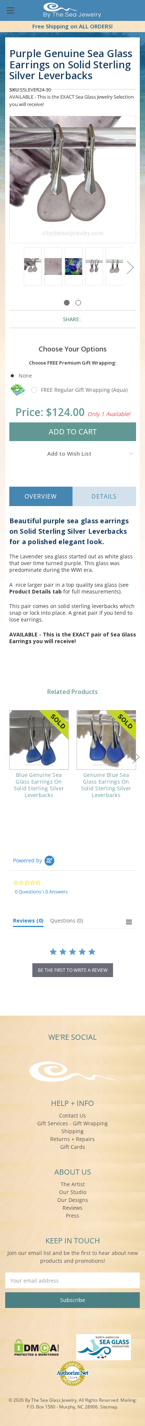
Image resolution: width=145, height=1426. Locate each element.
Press (72, 1215)
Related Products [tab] (72, 692)
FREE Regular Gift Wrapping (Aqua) (84, 389)
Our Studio (72, 1192)
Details (104, 496)
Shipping (72, 1131)
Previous (14, 267)
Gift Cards (72, 1146)
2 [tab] (78, 303)
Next (130, 267)
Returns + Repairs (72, 1139)
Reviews (72, 1207)
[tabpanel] (32, 267)
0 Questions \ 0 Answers (41, 891)
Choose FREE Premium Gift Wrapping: (72, 362)
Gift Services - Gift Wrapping (72, 1123)
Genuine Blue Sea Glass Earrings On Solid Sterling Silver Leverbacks (106, 785)
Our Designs (72, 1199)
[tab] (28, 922)
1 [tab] (67, 303)
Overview (41, 496)
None (25, 375)
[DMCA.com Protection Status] (36, 1346)
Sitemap (108, 1407)
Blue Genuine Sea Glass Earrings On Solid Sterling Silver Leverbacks (39, 785)
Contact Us (72, 1115)
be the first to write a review (72, 970)
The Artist (73, 1184)
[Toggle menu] (10, 10)
